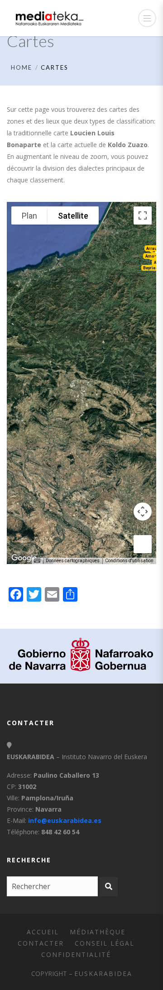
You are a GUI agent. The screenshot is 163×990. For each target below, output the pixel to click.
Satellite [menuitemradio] (73, 215)
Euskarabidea (103, 973)
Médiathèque (97, 932)
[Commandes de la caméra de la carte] (143, 511)
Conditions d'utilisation (129, 560)
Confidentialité (76, 954)
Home (21, 67)
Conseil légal (104, 943)
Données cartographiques (73, 560)
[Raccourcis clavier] (37, 561)
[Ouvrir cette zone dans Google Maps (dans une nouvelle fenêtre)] (24, 558)
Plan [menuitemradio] (29, 215)
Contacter (41, 943)
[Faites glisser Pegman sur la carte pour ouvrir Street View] (143, 544)
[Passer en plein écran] (143, 215)
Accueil (43, 932)
